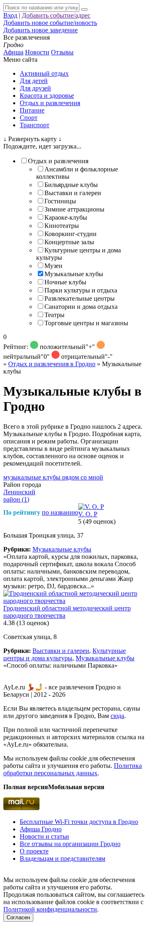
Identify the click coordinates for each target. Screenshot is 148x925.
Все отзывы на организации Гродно (70, 843)
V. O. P (87, 514)
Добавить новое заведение (40, 30)
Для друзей (35, 88)
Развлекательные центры (79, 298)
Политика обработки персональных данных (72, 769)
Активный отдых (44, 73)
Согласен (18, 917)
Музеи (53, 265)
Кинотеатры (61, 225)
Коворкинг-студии (70, 233)
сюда (117, 715)
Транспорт (34, 125)
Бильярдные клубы (71, 184)
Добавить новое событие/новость (50, 22)
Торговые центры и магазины (86, 323)
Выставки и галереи (72, 192)
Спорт (28, 117)
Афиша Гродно (41, 829)
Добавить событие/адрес (56, 15)
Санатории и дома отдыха (81, 306)
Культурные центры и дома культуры (64, 654)
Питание (32, 110)
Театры (54, 314)
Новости (37, 52)
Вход (10, 15)
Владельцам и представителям (62, 858)
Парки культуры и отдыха (80, 290)
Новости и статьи (44, 836)
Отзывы (62, 52)
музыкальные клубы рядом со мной (53, 477)
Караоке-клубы (65, 217)
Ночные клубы (65, 282)
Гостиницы (60, 201)
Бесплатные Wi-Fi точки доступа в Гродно (79, 821)
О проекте (34, 851)
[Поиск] (84, 9)
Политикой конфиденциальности (50, 909)
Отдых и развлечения (50, 102)
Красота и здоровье (47, 95)
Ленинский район (19, 495)
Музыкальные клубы (73, 273)
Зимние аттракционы (74, 209)
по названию (60, 512)
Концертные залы (69, 242)
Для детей (34, 80)
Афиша (13, 52)
